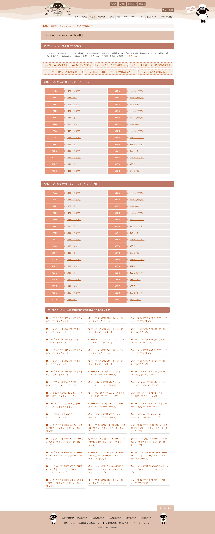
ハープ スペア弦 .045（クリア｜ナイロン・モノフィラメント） (149, 351)
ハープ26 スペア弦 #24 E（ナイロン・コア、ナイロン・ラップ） (105, 383)
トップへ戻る (165, 508)
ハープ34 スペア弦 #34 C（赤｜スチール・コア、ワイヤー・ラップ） (149, 416)
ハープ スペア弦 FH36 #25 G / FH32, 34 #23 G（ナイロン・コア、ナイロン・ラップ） (107, 428)
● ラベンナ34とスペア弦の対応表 (111, 65)
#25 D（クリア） (137, 164)
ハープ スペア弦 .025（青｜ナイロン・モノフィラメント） (105, 481)
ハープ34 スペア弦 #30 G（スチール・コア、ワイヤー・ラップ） (105, 405)
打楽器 (111, 17)
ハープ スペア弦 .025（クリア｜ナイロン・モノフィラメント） (64, 319)
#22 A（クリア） (137, 220)
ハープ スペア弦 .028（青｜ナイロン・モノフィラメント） (63, 330)
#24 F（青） (135, 233)
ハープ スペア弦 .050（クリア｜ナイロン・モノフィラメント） (106, 362)
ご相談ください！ (132, 56)
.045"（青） (135, 104)
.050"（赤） (135, 124)
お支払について (116, 518)
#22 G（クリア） (137, 144)
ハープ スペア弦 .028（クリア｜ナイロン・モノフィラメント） (149, 319)
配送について (147, 518)
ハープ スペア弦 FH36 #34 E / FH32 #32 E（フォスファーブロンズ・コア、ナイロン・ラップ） (106, 469)
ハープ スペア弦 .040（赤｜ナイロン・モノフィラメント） (105, 351)
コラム (141, 17)
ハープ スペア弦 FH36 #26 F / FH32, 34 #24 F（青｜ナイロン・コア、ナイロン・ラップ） (149, 428)
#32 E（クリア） (137, 286)
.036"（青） (72, 144)
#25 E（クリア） (137, 240)
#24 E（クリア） (137, 158)
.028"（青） (72, 98)
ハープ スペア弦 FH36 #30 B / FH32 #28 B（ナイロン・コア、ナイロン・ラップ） (64, 455)
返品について (69, 523)
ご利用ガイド (132, 4)
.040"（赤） (72, 164)
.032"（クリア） (74, 124)
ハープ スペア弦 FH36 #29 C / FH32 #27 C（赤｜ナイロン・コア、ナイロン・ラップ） (149, 442)
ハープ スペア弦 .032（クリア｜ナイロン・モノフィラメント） (106, 330)
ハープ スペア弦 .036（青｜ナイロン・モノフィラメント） (148, 341)
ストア (75, 17)
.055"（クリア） (137, 213)
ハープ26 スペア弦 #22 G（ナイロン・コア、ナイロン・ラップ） (148, 373)
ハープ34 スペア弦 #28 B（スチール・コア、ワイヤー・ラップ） (148, 394)
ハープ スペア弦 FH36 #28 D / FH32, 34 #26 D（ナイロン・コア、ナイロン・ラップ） (107, 442)
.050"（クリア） (137, 131)
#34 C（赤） (135, 299)
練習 (125, 17)
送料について (132, 518)
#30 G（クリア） (137, 273)
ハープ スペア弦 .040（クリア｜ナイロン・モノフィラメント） (64, 351)
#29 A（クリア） (137, 266)
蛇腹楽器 (101, 17)
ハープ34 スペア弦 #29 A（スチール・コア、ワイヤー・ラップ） (63, 405)
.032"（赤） (72, 118)
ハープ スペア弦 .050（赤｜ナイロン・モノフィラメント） (148, 362)
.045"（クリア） (137, 111)
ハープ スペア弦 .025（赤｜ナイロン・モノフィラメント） (105, 319)
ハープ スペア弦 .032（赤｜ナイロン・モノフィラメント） (63, 341)
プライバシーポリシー (141, 523)
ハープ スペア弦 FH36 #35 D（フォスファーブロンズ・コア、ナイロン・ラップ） (149, 469)
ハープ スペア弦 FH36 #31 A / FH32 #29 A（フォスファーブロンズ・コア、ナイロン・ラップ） (106, 455)
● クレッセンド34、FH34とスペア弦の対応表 (151, 65)
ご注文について (99, 518)
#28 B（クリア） (137, 260)
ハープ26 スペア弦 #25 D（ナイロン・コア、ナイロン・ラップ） (148, 383)
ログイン (114, 4)
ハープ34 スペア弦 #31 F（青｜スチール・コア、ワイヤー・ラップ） (149, 405)
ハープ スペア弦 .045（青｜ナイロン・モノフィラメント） (63, 362)
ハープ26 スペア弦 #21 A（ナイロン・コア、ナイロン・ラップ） (105, 373)
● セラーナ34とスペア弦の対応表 (62, 72)
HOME (45, 26)
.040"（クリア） (74, 171)
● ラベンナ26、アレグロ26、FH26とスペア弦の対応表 (68, 65)
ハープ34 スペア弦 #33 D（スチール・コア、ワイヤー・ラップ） (105, 416)
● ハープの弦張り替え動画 (155, 72)
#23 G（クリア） (137, 226)
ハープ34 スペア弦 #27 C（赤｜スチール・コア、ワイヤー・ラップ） (106, 394)
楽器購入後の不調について (90, 523)
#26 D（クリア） (137, 246)
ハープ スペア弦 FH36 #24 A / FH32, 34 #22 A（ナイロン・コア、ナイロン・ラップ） (64, 428)
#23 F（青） (135, 151)
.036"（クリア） (74, 151)
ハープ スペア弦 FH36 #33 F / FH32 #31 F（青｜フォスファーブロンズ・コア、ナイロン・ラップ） (64, 469)
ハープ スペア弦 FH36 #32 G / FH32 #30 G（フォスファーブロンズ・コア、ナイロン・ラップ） (149, 455)
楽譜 (119, 17)
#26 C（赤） (135, 171)
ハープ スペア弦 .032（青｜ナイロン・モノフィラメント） (148, 330)
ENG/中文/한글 (167, 17)
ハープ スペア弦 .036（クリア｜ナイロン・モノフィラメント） (106, 341)
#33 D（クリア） (137, 293)
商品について (83, 518)
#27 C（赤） (135, 253)
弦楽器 (92, 17)
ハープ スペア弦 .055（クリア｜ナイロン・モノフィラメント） (64, 373)
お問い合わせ (68, 518)
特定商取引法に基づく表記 (117, 523)
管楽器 (84, 17)
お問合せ (142, 4)
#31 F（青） (135, 280)
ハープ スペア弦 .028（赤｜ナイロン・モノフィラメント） (148, 481)
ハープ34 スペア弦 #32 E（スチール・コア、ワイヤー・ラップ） (63, 416)
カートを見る (169, 10)
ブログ (133, 17)
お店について (152, 17)
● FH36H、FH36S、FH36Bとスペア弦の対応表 (110, 72)
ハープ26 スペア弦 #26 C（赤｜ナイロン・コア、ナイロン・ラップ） (64, 394)
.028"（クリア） (74, 91)
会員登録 (122, 4)
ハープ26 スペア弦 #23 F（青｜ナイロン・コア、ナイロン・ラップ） (64, 383)
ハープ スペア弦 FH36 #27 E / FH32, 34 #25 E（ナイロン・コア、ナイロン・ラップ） (64, 442)
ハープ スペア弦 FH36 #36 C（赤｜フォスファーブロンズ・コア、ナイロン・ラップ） (65, 483)
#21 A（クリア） (137, 138)
